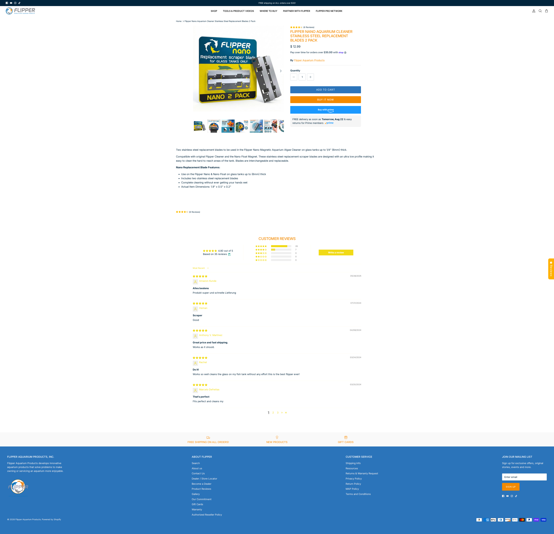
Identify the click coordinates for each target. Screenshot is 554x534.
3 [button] (277, 412)
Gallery (196, 494)
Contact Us (198, 473)
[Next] (281, 71)
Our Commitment (202, 499)
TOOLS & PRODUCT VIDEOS (238, 11)
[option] (238, 71)
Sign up (511, 486)
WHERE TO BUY (268, 11)
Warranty (197, 509)
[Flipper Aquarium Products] (21, 10)
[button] (261, 246)
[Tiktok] (19, 3)
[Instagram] (15, 3)
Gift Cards (197, 504)
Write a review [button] (336, 252)
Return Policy (353, 483)
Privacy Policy (354, 478)
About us (197, 468)
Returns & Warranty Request (362, 473)
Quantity (295, 70)
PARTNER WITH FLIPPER (296, 11)
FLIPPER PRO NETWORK (329, 11)
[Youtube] (11, 3)
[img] (200, 276)
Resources (352, 468)
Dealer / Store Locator (204, 478)
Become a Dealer (201, 483)
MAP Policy (352, 488)
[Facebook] (7, 3)
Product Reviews (201, 488)
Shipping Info (353, 463)
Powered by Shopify (51, 519)
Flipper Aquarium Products (309, 60)
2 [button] (273, 412)
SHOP (214, 11)
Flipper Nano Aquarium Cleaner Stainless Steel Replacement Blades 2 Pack (220, 21)
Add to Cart (325, 89)
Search (196, 463)
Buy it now (325, 99)
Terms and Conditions (358, 494)
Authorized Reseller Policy (207, 514)
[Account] (533, 11)
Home (178, 21)
